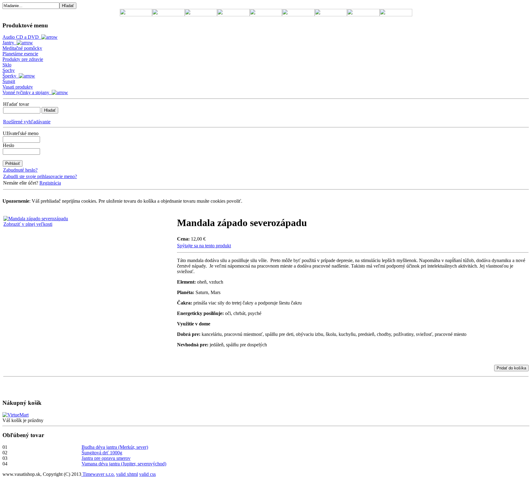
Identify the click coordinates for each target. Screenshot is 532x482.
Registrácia (50, 182)
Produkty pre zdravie (22, 59)
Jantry (9, 42)
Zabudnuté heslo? (20, 170)
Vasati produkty (17, 87)
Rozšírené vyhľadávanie (26, 121)
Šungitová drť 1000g (102, 452)
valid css (147, 474)
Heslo (8, 145)
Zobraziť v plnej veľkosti (27, 224)
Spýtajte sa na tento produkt (204, 245)
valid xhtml (127, 474)
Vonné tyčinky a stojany (27, 92)
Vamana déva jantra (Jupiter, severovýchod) (124, 463)
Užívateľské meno (20, 133)
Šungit (8, 81)
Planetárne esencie (20, 53)
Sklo (6, 64)
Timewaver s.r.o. (98, 474)
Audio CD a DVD (21, 37)
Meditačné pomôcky (22, 48)
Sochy (8, 70)
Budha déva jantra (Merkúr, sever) (115, 447)
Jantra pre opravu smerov (106, 458)
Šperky (10, 75)
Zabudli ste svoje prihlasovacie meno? (40, 176)
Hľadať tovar (16, 104)
